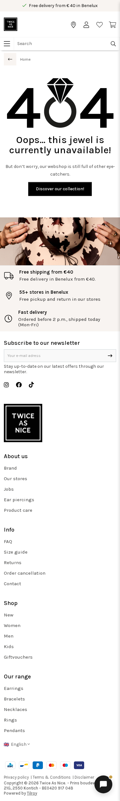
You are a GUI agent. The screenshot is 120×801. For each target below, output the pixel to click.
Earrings (13, 688)
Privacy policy (16, 777)
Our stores (15, 478)
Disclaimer (84, 777)
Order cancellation (24, 573)
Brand (10, 468)
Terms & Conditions (52, 777)
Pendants (14, 730)
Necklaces (15, 709)
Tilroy (32, 793)
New (8, 615)
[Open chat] (103, 784)
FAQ (8, 541)
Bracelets (14, 699)
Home (25, 59)
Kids (9, 646)
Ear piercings (19, 500)
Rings (10, 720)
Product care (18, 510)
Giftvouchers (18, 657)
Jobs (9, 489)
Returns (12, 562)
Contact (12, 583)
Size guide (16, 552)
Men (8, 636)
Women (12, 625)
